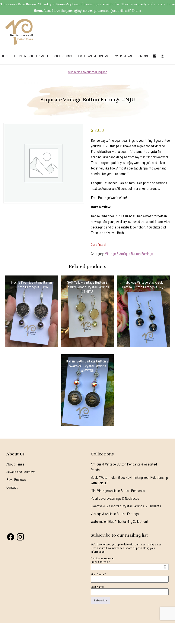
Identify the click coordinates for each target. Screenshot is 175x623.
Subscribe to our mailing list (87, 72)
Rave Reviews (122, 56)
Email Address (100, 562)
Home (5, 56)
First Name (98, 574)
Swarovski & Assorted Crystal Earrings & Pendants (126, 506)
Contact (142, 56)
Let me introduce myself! (32, 56)
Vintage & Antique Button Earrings (129, 253)
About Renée (15, 464)
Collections (63, 56)
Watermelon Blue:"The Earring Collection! (119, 521)
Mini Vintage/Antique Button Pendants (118, 490)
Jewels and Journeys (92, 56)
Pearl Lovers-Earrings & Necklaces (115, 498)
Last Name (97, 586)
